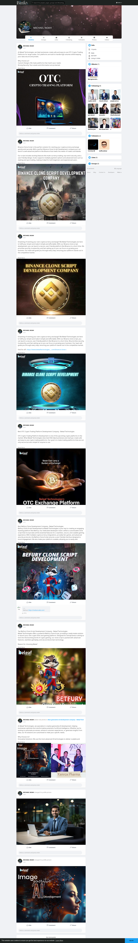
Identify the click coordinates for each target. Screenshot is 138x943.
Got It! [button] (131, 940)
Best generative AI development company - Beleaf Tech (66, 720)
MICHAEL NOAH (42, 27)
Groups (94, 163)
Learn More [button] (59, 940)
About (88, 172)
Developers (111, 172)
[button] (48, 2)
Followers (95, 136)
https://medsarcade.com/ (36, 610)
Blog (94, 172)
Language (119, 168)
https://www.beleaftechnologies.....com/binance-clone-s (46, 350)
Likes (93, 157)
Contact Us (102, 172)
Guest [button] (119, 2)
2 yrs (24, 48)
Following (95, 86)
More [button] (119, 172)
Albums (94, 64)
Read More (21, 68)
